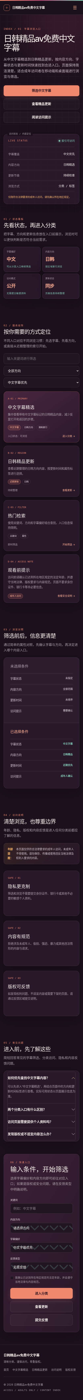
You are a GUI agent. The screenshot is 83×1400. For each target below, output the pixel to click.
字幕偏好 (15, 1239)
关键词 (14, 1200)
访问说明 (56, 1369)
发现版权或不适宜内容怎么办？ (30, 1134)
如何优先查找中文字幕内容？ (29, 1078)
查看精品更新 (41, 104)
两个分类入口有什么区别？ (27, 1109)
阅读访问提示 (41, 117)
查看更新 (41, 1307)
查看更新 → (68, 490)
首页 (6, 1369)
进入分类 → (68, 436)
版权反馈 (70, 1369)
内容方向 (15, 1219)
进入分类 (41, 1293)
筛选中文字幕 (41, 91)
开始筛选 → (68, 544)
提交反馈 (41, 1320)
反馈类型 (15, 1258)
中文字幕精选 (20, 1369)
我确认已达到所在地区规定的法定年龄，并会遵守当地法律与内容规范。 (44, 1279)
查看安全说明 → (66, 595)
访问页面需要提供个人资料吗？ (30, 1122)
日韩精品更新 (40, 1369)
